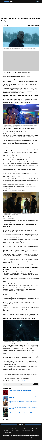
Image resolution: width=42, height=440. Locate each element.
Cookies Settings (7, 432)
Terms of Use (35, 428)
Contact (22, 426)
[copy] (9, 25)
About (5, 426)
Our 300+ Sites (35, 426)
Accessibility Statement (25, 430)
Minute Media (6, 435)
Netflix (7, 419)
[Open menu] (2, 1)
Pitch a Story (15, 428)
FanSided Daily (7, 428)
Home (4, 419)
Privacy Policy (23, 428)
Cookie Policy (6, 430)
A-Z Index (34, 430)
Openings (14, 426)
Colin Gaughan (5, 23)
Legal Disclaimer (15, 430)
